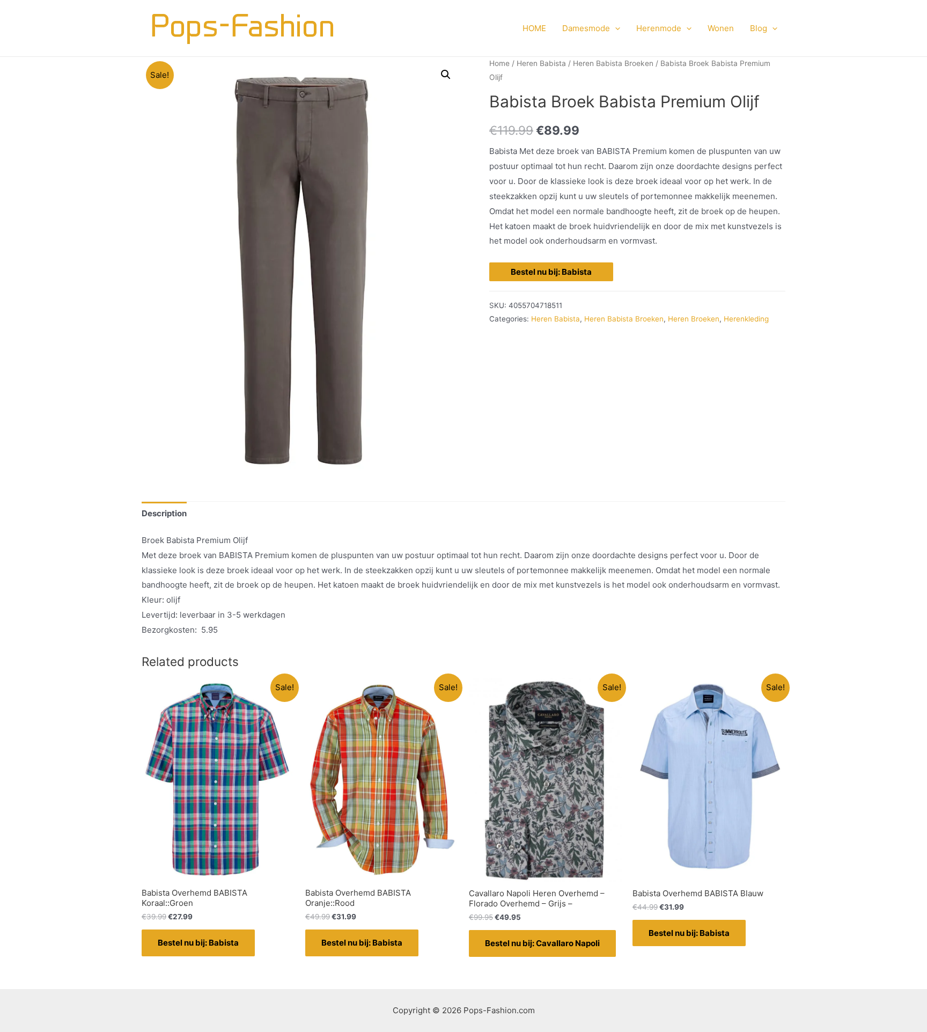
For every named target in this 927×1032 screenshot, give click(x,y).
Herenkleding (746, 318)
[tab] (164, 513)
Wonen (721, 28)
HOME (534, 28)
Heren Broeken (693, 318)
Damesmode (586, 28)
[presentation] (615, 28)
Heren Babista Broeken (613, 63)
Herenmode (658, 28)
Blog (758, 28)
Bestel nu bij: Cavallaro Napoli (542, 943)
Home (499, 63)
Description (164, 513)
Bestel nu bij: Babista (551, 272)
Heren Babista (541, 63)
